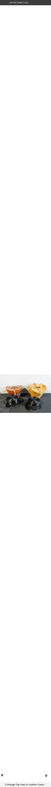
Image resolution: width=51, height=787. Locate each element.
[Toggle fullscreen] (38, 2)
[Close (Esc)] (48, 2)
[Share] (43, 2)
